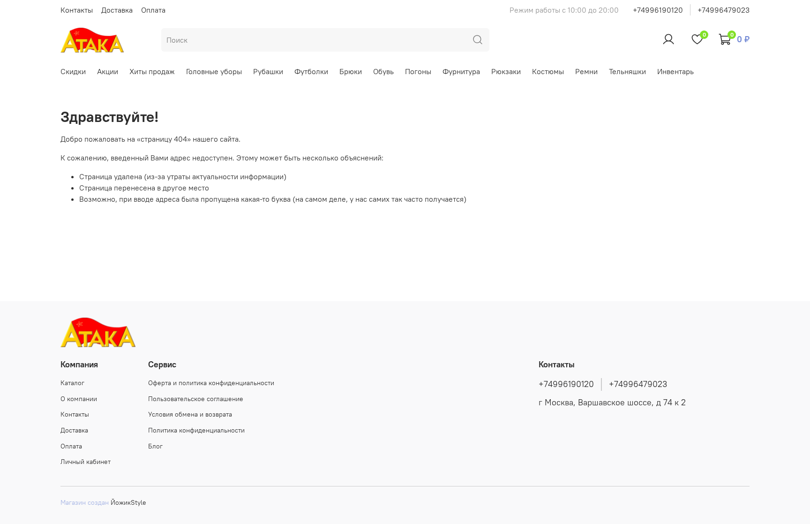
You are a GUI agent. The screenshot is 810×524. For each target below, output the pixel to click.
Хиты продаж (152, 71)
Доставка (117, 10)
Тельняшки (627, 71)
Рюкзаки (506, 71)
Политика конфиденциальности (196, 430)
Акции (107, 71)
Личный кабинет (85, 461)
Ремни (586, 71)
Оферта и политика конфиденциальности (211, 383)
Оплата (153, 10)
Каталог (72, 383)
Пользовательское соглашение (195, 399)
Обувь (383, 71)
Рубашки (268, 71)
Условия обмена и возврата (190, 414)
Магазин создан (84, 502)
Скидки (73, 71)
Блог (155, 446)
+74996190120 (658, 10)
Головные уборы (214, 71)
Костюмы (548, 71)
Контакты (76, 10)
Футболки (311, 71)
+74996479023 (724, 10)
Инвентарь (675, 71)
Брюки (350, 71)
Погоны (418, 71)
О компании (78, 399)
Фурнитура (461, 71)
